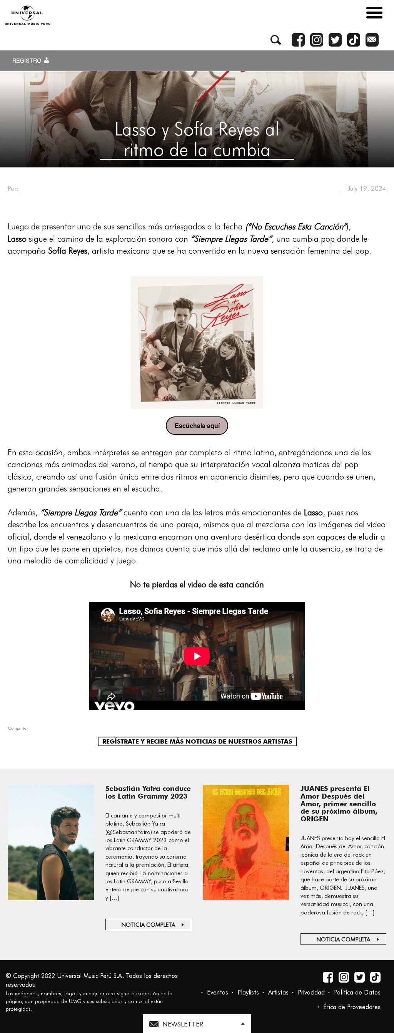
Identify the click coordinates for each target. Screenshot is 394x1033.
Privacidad (311, 992)
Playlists (248, 992)
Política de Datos (357, 992)
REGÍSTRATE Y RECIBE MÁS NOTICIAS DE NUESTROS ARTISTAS (197, 741)
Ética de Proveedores (352, 1007)
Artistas (278, 992)
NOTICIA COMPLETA (148, 924)
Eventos (217, 992)
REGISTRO (27, 60)
